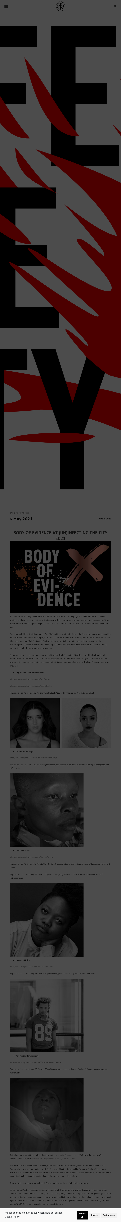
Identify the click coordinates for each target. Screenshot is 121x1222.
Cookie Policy (12, 1217)
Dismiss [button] (94, 1215)
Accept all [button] (82, 1215)
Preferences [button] (109, 1215)
